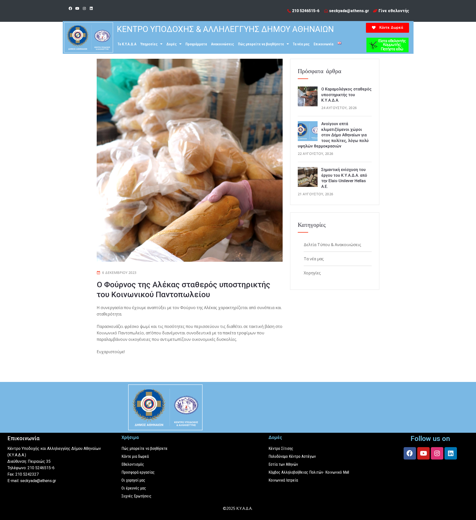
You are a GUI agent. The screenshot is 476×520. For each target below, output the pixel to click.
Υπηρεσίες (149, 44)
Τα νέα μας (301, 44)
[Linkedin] (91, 8)
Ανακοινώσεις (222, 44)
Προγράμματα (196, 44)
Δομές (171, 44)
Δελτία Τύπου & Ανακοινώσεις (332, 244)
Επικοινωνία (323, 44)
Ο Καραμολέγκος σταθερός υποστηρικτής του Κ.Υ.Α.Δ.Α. (346, 95)
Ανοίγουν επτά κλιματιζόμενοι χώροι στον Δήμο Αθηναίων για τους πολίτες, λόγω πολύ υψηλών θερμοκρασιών (333, 134)
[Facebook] (70, 8)
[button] (387, 28)
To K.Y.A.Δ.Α (127, 44)
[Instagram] (84, 8)
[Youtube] (77, 8)
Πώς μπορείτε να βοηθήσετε (261, 44)
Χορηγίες (312, 273)
